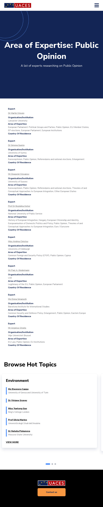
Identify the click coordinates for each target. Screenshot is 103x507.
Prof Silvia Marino (17, 419)
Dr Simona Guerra (16, 145)
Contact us (51, 492)
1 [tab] (48, 464)
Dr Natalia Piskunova (19, 431)
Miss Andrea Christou (18, 241)
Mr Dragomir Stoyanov (18, 174)
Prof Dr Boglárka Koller (19, 206)
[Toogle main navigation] (96, 5)
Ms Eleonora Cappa (18, 389)
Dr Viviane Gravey (17, 400)
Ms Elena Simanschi (17, 299)
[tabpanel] (49, 411)
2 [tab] (52, 464)
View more (12, 442)
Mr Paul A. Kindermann (18, 270)
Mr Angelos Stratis (17, 327)
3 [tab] (55, 464)
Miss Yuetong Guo (17, 408)
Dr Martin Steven (16, 113)
